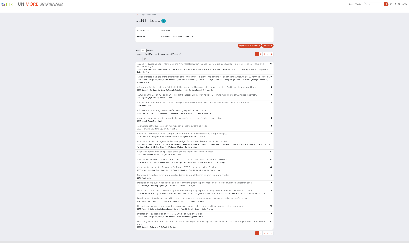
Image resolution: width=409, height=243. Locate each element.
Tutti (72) (267, 45)
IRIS (137, 15)
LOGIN (404, 4)
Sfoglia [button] (358, 4)
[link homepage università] (40, 4)
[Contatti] (399, 4)
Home (351, 4)
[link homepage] (7, 4)
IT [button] (391, 4)
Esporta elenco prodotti (249, 45)
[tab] (140, 59)
